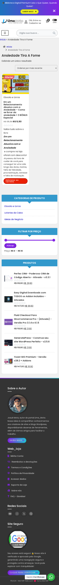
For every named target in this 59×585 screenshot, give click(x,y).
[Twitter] (24, 513)
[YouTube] (10, 513)
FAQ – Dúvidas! (18, 496)
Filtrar (10, 245)
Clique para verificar (22, 572)
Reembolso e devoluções (24, 461)
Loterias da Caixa (13, 212)
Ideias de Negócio (13, 219)
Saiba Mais (16, 440)
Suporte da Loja (19, 485)
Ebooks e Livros (12, 206)
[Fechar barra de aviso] (54, 11)
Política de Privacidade (22, 473)
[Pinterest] (31, 513)
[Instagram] (17, 513)
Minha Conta (17, 456)
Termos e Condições (21, 467)
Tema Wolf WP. (43, 581)
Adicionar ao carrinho (12, 181)
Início (3, 39)
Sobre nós (16, 490)
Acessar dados (18, 479)
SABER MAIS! (28, 11)
